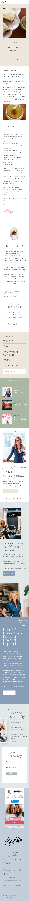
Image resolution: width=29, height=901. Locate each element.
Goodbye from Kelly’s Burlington (20, 419)
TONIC (11, 897)
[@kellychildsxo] (9, 792)
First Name (10, 762)
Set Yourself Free (20, 405)
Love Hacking (19, 388)
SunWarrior (15, 170)
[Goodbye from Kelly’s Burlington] (7, 419)
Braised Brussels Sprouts (15, 317)
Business (17, 415)
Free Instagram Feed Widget (15, 827)
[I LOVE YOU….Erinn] (7, 392)
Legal (4, 897)
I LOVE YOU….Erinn (19, 392)
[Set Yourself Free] (7, 405)
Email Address (11, 768)
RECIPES (14, 42)
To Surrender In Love (13, 324)
